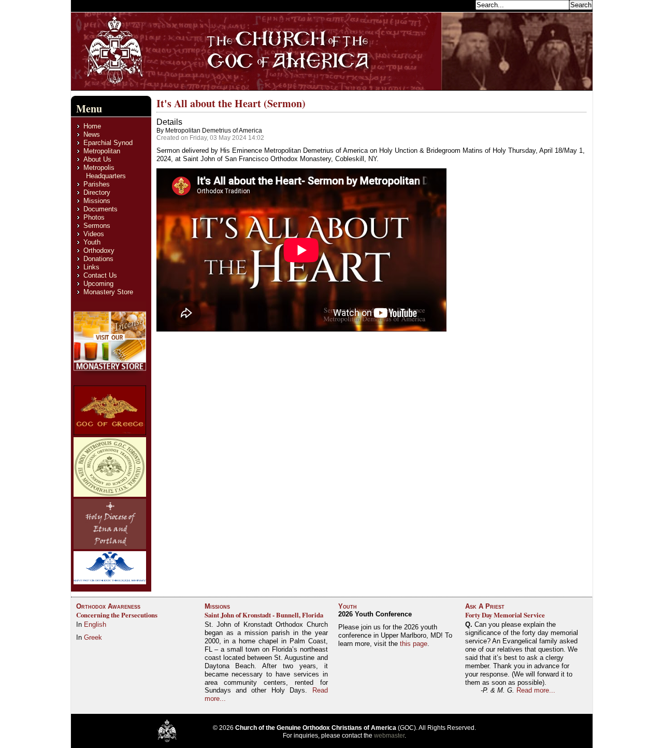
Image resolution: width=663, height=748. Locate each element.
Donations (98, 259)
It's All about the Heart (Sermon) (231, 103)
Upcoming (98, 283)
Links (91, 267)
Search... (459, 4)
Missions (96, 201)
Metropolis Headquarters (104, 172)
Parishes (96, 184)
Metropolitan (101, 151)
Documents (100, 209)
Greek (93, 637)
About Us (97, 159)
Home (92, 126)
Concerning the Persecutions (116, 615)
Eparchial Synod (108, 143)
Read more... (535, 690)
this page (413, 644)
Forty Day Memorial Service (505, 615)
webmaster (389, 735)
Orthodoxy (98, 250)
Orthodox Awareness (108, 606)
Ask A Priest (485, 606)
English (95, 624)
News (91, 134)
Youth (91, 242)
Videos (93, 234)
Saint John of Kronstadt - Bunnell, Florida (264, 615)
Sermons (96, 225)
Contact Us (100, 275)
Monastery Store (108, 292)
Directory (96, 192)
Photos (94, 217)
